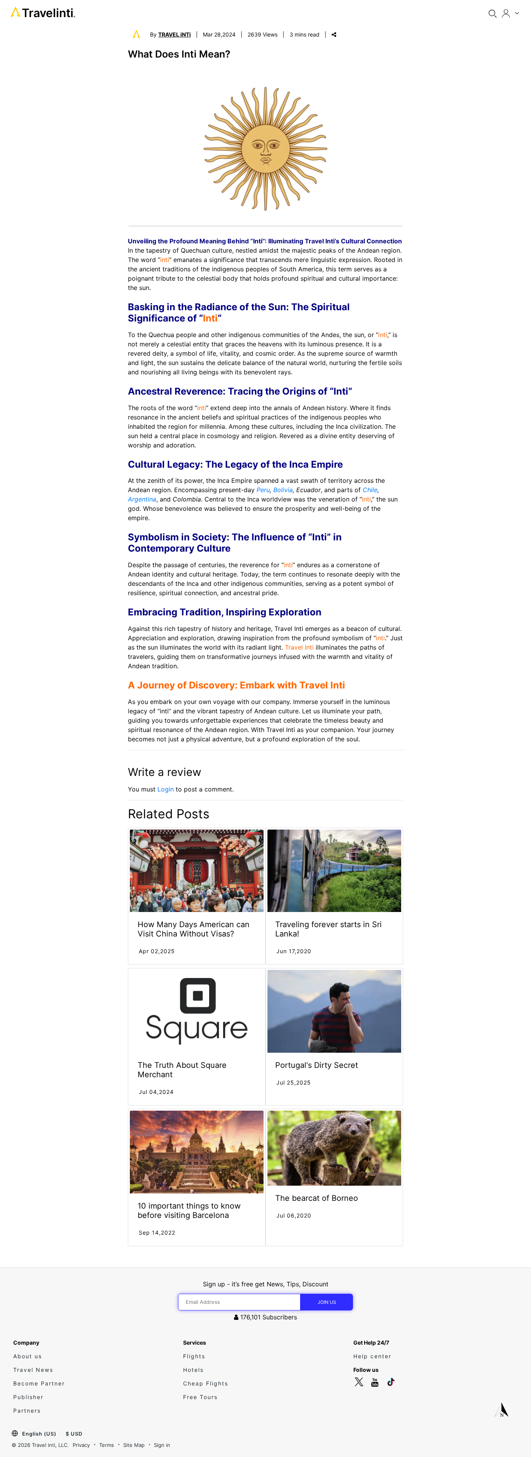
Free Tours (200, 1397)
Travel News (33, 1369)
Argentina (142, 499)
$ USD (74, 1434)
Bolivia (283, 490)
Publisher (28, 1397)
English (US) (39, 1434)
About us (27, 1356)
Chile (370, 490)
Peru (263, 490)
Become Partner (39, 1383)
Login (165, 789)
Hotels (193, 1369)
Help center (372, 1356)
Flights (194, 1356)
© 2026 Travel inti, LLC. (40, 1445)
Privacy (81, 1445)
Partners (27, 1410)
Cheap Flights (205, 1383)
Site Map (134, 1445)
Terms (106, 1445)
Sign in (162, 1445)
